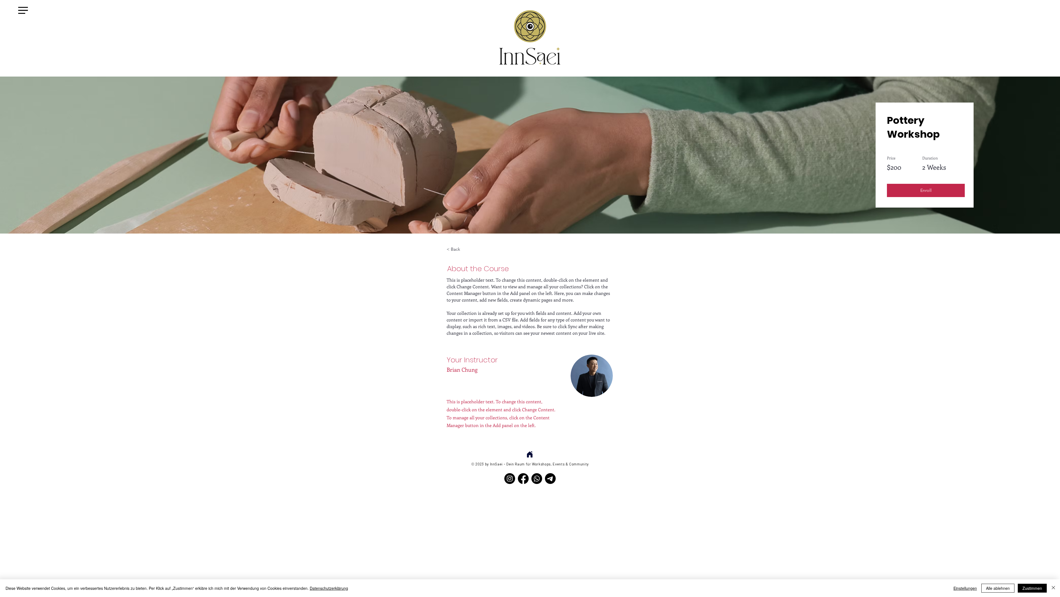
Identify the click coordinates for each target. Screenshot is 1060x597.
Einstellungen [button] (965, 588)
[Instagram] (509, 478)
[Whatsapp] (536, 478)
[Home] (529, 454)
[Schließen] (1053, 588)
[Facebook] (523, 478)
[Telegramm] (550, 478)
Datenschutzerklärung (329, 588)
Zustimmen (1032, 588)
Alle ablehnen (998, 588)
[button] (23, 10)
